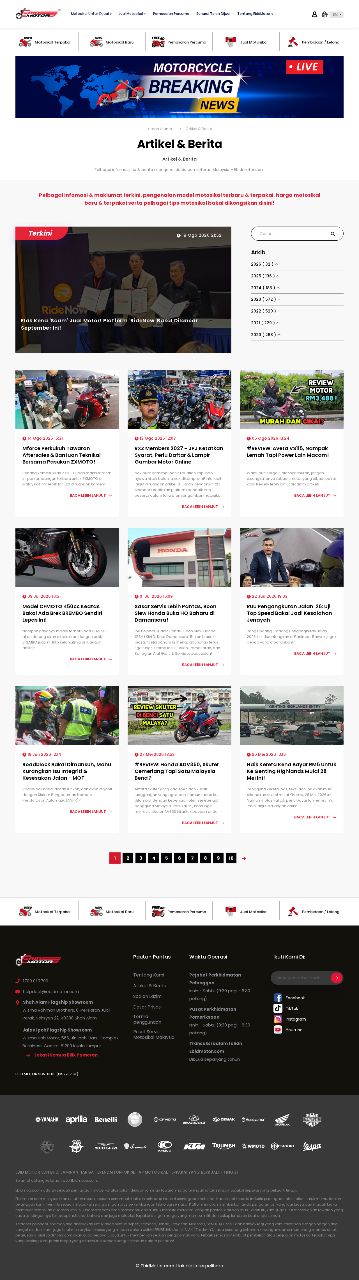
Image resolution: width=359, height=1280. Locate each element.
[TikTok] (277, 1009)
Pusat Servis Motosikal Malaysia (153, 1034)
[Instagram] (277, 1019)
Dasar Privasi (147, 1007)
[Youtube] (277, 1030)
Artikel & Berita (149, 986)
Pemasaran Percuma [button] (171, 14)
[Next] (244, 858)
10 (231, 858)
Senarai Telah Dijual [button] (213, 14)
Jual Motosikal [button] (131, 14)
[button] (337, 15)
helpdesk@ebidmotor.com (51, 991)
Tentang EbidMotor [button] (254, 14)
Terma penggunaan (147, 1019)
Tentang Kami (148, 975)
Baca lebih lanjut (88, 495)
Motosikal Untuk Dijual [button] (90, 14)
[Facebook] (277, 998)
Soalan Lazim (147, 996)
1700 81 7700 (35, 981)
